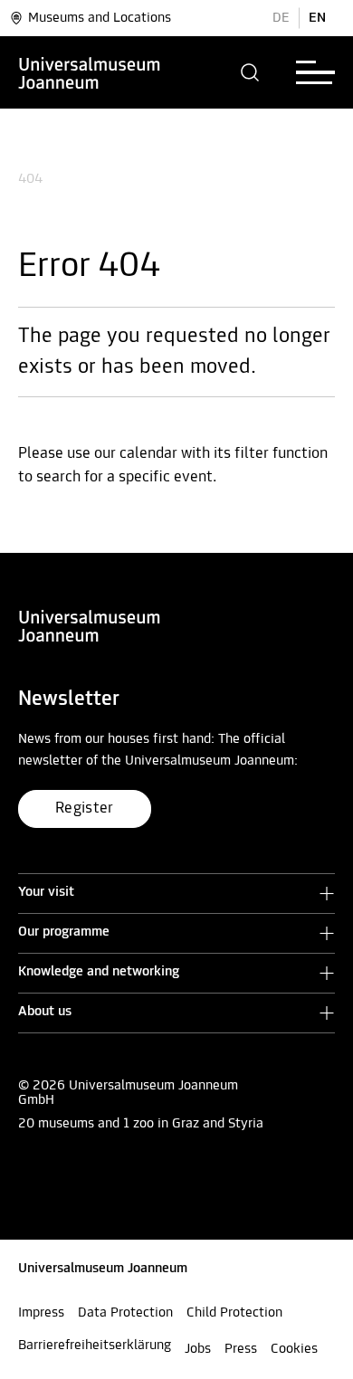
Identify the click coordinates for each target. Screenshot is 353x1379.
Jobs (198, 1349)
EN (317, 18)
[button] (250, 72)
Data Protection (125, 1313)
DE (281, 18)
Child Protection (234, 1313)
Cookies (294, 1349)
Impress (41, 1313)
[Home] (89, 72)
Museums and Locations (99, 18)
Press (240, 1349)
